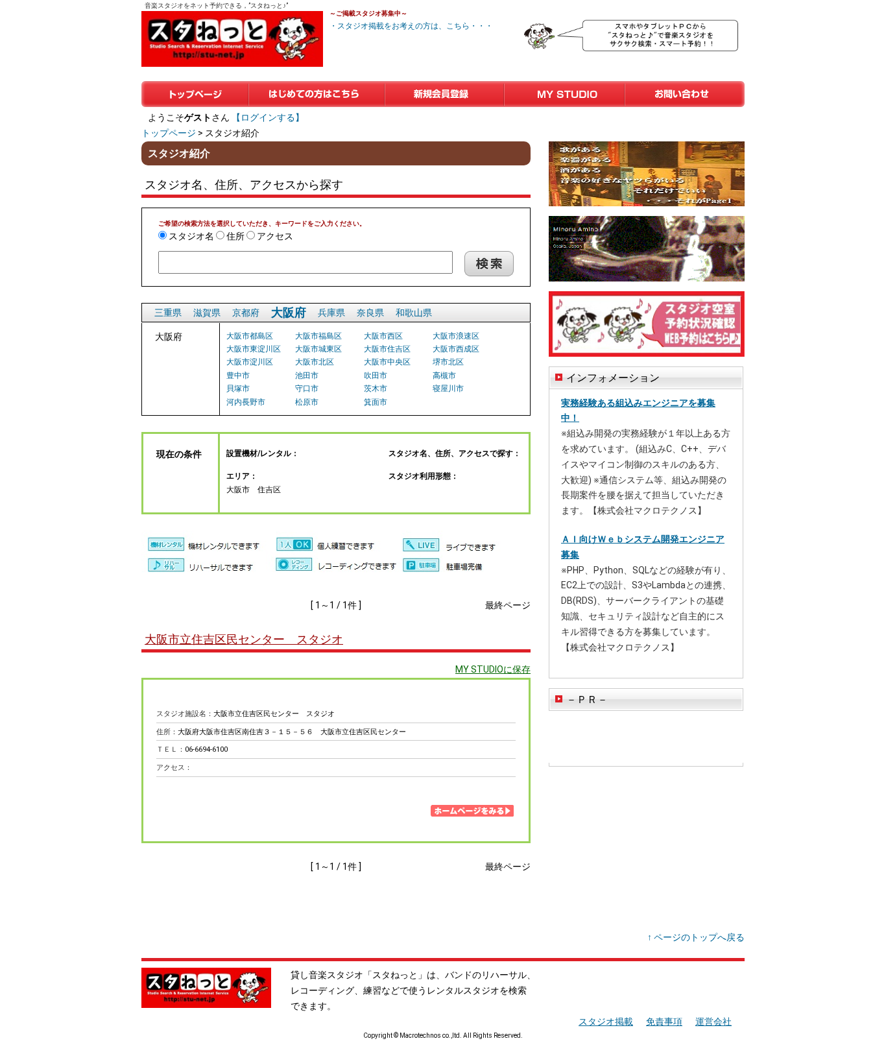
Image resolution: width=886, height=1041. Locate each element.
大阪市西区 (383, 336)
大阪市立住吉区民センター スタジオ (244, 639)
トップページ (194, 94)
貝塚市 (238, 388)
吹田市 (375, 375)
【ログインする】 (268, 117)
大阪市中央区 (387, 361)
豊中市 (238, 375)
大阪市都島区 (249, 336)
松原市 (306, 402)
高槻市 (444, 375)
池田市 (306, 375)
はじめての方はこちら (316, 94)
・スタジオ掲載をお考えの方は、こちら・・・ (411, 25)
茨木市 (375, 388)
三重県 (168, 312)
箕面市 (375, 402)
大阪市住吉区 (387, 348)
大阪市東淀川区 (253, 348)
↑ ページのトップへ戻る (696, 937)
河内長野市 (245, 402)
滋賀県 (207, 312)
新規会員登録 (444, 94)
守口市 (306, 388)
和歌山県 (414, 312)
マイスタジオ (564, 94)
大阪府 (288, 312)
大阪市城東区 (318, 348)
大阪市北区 (314, 361)
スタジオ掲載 (606, 1021)
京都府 (245, 312)
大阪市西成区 (456, 348)
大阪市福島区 (318, 336)
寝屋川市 (448, 388)
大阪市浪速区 (456, 336)
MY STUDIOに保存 (493, 669)
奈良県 (370, 312)
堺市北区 (448, 361)
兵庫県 (331, 312)
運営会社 (713, 1021)
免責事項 (664, 1021)
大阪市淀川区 (249, 361)
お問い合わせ (685, 94)
